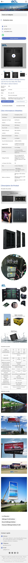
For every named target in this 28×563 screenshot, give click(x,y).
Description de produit (20, 105)
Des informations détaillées (7, 105)
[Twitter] (9, 553)
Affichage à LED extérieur (8, 519)
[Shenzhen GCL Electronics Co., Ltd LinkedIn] (15, 553)
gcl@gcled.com (7, 28)
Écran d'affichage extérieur (8, 522)
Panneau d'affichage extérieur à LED (11, 524)
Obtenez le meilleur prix (7, 101)
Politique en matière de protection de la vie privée (12, 556)
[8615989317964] (17, 553)
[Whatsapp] (3, 35)
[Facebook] (12, 553)
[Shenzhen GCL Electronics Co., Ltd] (14, 2)
